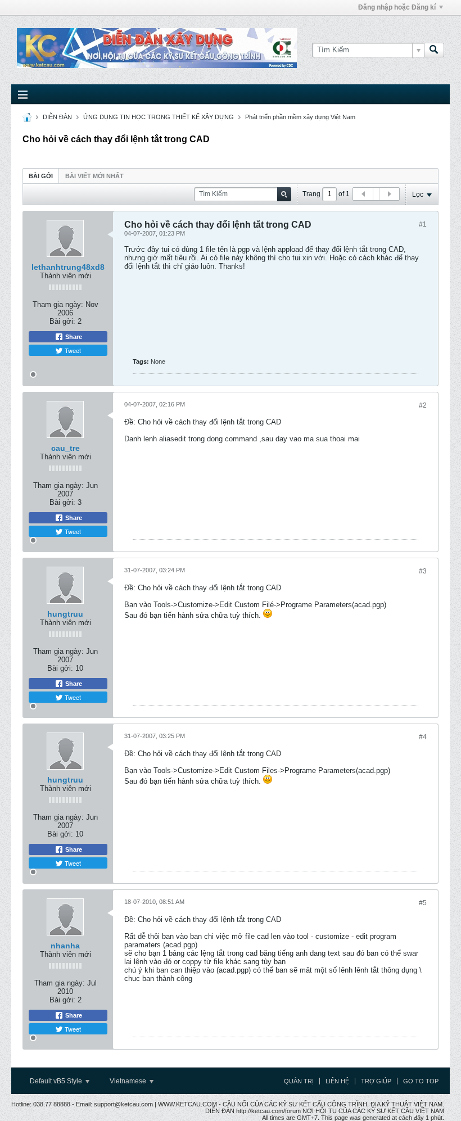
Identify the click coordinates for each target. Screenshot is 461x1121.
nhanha (65, 945)
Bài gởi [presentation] (41, 176)
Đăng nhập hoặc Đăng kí (397, 7)
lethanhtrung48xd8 (68, 267)
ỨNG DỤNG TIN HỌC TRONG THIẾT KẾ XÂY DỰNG (158, 117)
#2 (423, 405)
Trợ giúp (376, 1081)
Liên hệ (337, 1081)
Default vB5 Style (57, 1081)
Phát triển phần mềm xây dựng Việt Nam (300, 117)
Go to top (421, 1081)
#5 (423, 903)
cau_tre (65, 448)
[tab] (40, 175)
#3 (423, 571)
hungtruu (65, 613)
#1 (423, 224)
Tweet (72, 350)
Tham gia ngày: (58, 304)
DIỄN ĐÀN (57, 117)
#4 (423, 737)
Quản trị (299, 1081)
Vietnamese (129, 1081)
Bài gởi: (62, 321)
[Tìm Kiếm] (434, 50)
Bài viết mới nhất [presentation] (94, 176)
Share (73, 336)
